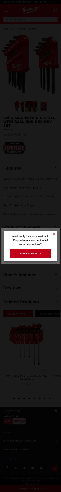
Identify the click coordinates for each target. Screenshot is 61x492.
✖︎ (54, 234)
